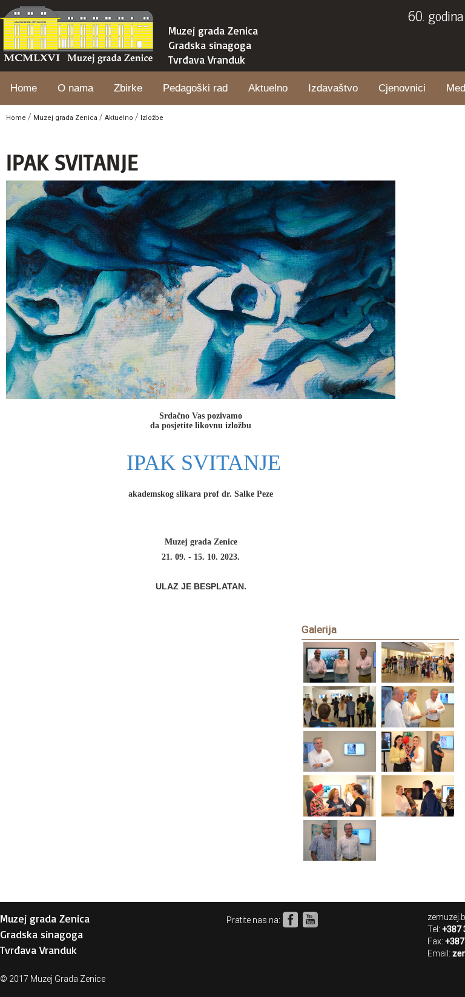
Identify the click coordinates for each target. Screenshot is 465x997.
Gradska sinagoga (209, 44)
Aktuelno (268, 88)
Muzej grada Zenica (213, 30)
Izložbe (151, 118)
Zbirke (128, 88)
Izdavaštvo (333, 88)
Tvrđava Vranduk (206, 59)
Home (23, 88)
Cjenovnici (402, 88)
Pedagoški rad (195, 88)
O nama (75, 88)
